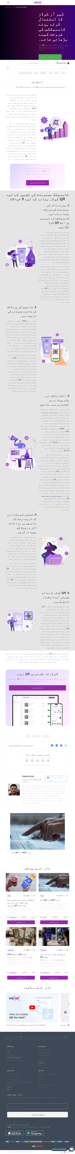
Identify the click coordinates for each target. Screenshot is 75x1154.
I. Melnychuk (13, 917)
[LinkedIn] (57, 63)
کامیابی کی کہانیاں (25, 73)
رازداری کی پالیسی (14, 1076)
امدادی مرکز (43, 1087)
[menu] (8, 2)
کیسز (50, 73)
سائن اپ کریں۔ (37, 688)
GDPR (9, 1087)
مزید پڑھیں (21, 922)
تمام (63, 73)
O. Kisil (44, 917)
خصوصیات (43, 73)
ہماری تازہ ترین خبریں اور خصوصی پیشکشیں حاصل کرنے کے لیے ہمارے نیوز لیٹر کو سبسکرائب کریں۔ (36, 1098)
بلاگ (12, 7)
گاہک (28, 736)
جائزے (41, 1065)
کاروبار (36, 736)
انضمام (41, 1060)
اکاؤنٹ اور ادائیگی (14, 1074)
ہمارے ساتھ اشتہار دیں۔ (16, 1060)
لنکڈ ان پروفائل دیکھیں (54, 779)
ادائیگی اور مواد (45, 1052)
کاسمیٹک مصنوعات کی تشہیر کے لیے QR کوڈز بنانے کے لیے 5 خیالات (40, 87)
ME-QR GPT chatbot (13, 1057)
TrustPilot (42, 1063)
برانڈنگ (45, 736)
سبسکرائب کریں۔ (37, 1114)
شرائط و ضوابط (12, 1079)
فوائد (9, 1050)
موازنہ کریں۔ (44, 1057)
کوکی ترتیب (11, 1084)
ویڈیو (36, 73)
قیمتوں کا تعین (44, 1055)
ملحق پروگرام (12, 1055)
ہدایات (57, 73)
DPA (8, 1090)
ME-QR (7, 7)
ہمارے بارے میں (44, 1050)
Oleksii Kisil (62, 63)
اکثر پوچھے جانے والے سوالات (49, 1074)
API (8, 1052)
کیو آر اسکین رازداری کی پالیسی (19, 1082)
